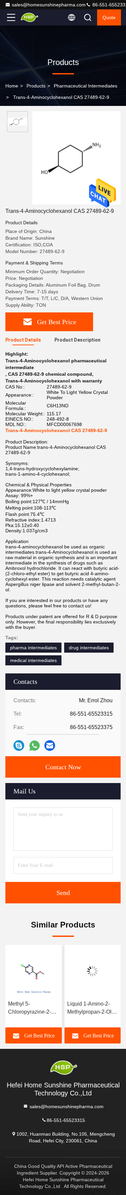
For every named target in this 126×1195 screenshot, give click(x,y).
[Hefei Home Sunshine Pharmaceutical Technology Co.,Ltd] (33, 17)
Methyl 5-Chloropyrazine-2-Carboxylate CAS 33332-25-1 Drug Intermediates (29, 1008)
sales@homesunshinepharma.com (49, 4)
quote (109, 17)
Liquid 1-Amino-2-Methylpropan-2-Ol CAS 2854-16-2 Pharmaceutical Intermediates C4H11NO (89, 1008)
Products (36, 85)
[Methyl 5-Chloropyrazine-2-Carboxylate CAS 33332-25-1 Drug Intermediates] (33, 971)
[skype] (18, 745)
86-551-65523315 (66, 1120)
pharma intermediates (33, 647)
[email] (49, 745)
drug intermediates (89, 647)
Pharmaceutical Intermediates (85, 85)
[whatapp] (34, 746)
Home (11, 85)
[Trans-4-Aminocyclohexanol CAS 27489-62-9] (76, 157)
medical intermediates (33, 660)
